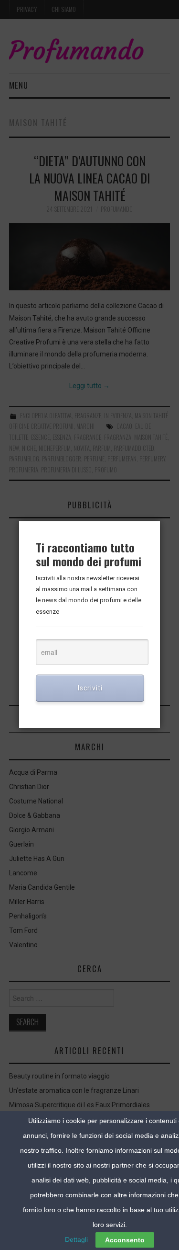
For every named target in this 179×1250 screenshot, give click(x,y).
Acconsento (125, 1240)
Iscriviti (90, 688)
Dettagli (76, 1239)
